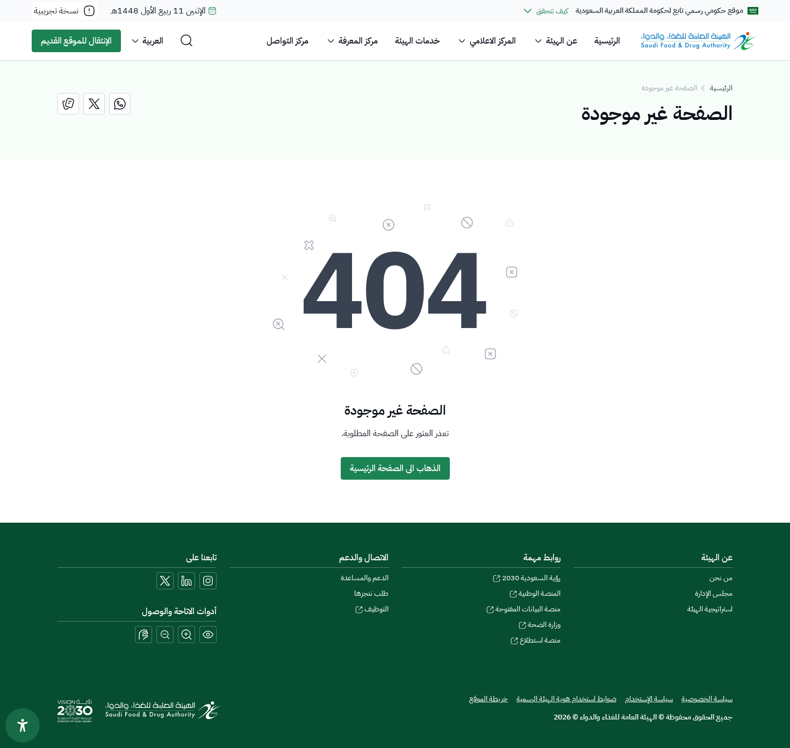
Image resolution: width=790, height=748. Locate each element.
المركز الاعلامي (493, 40)
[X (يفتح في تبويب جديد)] (165, 580)
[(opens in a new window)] (120, 104)
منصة (540, 640)
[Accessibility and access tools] (143, 634)
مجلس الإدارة (713, 593)
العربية (152, 40)
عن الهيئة (561, 40)
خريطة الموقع (488, 698)
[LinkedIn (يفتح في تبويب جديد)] (186, 580)
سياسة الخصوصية (706, 698)
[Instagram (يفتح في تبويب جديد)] (208, 580)
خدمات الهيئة (417, 40)
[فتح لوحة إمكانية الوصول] (22, 725)
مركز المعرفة (358, 40)
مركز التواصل (287, 40)
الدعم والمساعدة (365, 577)
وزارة (544, 624)
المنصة (540, 593)
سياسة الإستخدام (649, 698)
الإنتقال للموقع (76, 40)
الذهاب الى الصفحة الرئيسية (395, 468)
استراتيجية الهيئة (709, 609)
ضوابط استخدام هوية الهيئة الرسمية (566, 698)
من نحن (720, 577)
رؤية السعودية (531, 577)
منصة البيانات (528, 609)
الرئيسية (607, 40)
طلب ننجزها (371, 593)
